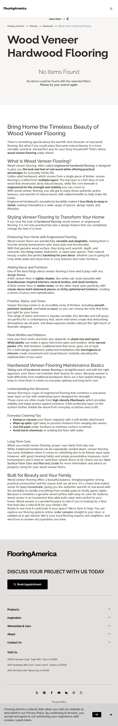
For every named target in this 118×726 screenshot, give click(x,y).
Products (13, 609)
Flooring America (15, 26)
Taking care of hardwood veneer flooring (34, 369)
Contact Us (14, 642)
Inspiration (14, 617)
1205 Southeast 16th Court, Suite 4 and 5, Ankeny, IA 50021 (37, 665)
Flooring (33, 26)
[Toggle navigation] (111, 8)
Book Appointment (29, 584)
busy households (31, 487)
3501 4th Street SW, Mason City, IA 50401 (28, 670)
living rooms (34, 251)
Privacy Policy (59, 702)
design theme (16, 275)
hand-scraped (48, 308)
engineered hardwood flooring (74, 165)
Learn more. (24, 720)
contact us (14, 515)
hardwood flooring (49, 221)
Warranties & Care (19, 626)
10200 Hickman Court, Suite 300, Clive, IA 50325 (32, 659)
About (11, 634)
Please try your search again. (59, 84)
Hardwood (48, 26)
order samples (63, 512)
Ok (96, 714)
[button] (57, 19)
